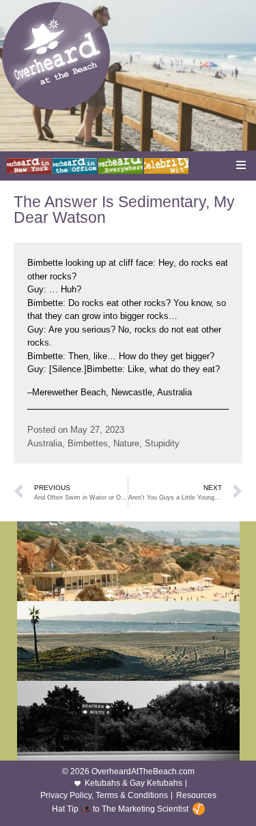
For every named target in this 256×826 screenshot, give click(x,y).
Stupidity (162, 443)
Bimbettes (88, 443)
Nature (126, 443)
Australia (44, 443)
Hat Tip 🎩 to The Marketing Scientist (120, 809)
